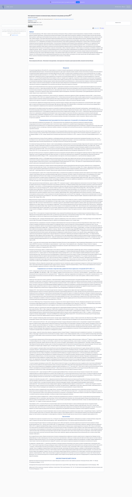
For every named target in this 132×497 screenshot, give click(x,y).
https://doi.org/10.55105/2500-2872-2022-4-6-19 (64, 19)
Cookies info (82, 2)
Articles (7, 6)
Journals (11, 6)
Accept (78, 2)
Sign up (128, 6)
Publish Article (118, 6)
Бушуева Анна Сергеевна (32, 17)
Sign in (124, 6)
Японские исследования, (32, 19)
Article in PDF (96, 28)
